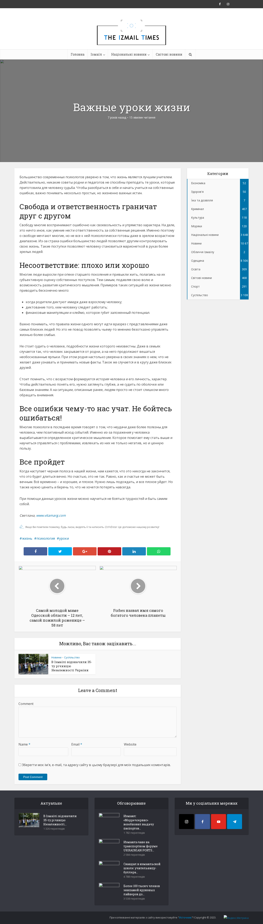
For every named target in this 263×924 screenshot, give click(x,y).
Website (130, 744)
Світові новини (169, 54)
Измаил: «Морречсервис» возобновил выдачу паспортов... (138, 822)
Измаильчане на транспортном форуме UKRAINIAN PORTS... (140, 846)
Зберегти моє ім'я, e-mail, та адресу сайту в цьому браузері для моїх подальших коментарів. (96, 765)
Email (76, 744)
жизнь (27, 538)
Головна (77, 54)
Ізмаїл (96, 54)
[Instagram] (186, 821)
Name (24, 744)
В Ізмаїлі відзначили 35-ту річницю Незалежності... (60, 820)
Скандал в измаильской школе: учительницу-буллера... (141, 868)
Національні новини (128, 54)
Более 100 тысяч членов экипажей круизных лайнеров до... (141, 890)
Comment (25, 703)
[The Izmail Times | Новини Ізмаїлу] (131, 37)
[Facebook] (202, 821)
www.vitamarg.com (51, 515)
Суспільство (72, 657)
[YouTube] (218, 821)
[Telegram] (234, 821)
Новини (56, 657)
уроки (64, 538)
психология (46, 538)
